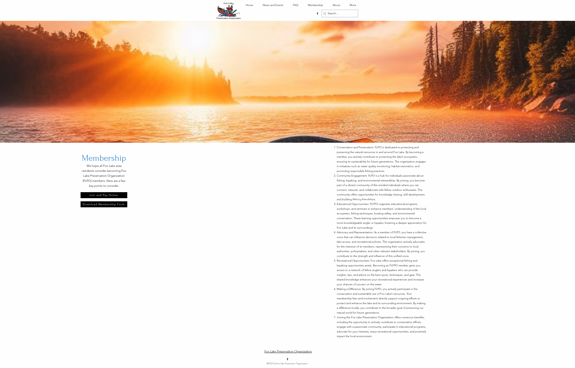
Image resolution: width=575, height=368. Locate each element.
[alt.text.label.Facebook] (317, 13)
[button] (363, 203)
